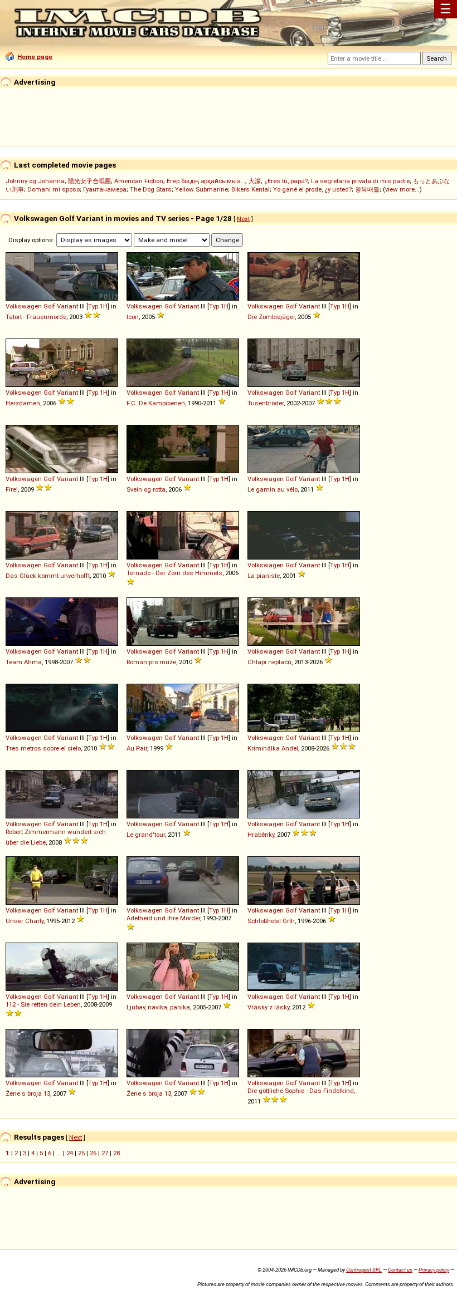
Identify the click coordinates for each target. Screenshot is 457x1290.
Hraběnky (260, 834)
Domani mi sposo (53, 189)
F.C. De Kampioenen (156, 403)
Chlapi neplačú (269, 662)
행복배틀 (367, 189)
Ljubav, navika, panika (158, 1007)
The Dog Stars (151, 189)
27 (104, 1153)
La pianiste (263, 576)
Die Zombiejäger (271, 317)
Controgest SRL (364, 1270)
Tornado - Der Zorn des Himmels (174, 573)
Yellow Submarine (201, 189)
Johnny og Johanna (35, 181)
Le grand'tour (146, 834)
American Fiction (138, 181)
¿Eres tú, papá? (286, 181)
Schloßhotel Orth (271, 921)
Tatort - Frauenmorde (36, 317)
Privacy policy (434, 1270)
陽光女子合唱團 (89, 181)
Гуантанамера (105, 189)
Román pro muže (151, 662)
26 (93, 1153)
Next (243, 218)
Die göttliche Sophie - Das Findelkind (300, 1091)
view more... (402, 189)
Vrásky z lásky (268, 1007)
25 (81, 1153)
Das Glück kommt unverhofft (48, 576)
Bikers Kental (250, 189)
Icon (133, 317)
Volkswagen (24, 306)
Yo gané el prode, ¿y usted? (312, 189)
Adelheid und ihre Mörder (163, 918)
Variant (67, 306)
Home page (34, 57)
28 (116, 1153)
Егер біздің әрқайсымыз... (206, 181)
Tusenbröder (265, 403)
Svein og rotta (146, 489)
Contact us (400, 1270)
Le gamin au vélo (272, 489)
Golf (49, 306)
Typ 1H (98, 306)
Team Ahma (24, 662)
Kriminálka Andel (272, 748)
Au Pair (137, 748)
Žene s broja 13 (28, 1093)
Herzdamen (23, 403)
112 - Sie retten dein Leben (43, 1004)
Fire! (12, 489)
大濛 (255, 181)
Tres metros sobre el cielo (43, 748)
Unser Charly (24, 921)
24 (69, 1153)
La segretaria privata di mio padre (360, 181)
